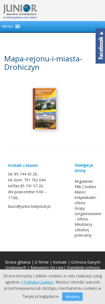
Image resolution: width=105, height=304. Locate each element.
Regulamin (84, 181)
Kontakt (60, 262)
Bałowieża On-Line (47, 267)
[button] (7, 26)
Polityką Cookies (38, 282)
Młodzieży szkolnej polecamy (83, 230)
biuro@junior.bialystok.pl (29, 206)
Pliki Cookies (85, 186)
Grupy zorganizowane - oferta (88, 214)
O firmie (42, 262)
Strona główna (17, 262)
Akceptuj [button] (72, 296)
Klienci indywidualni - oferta (86, 197)
